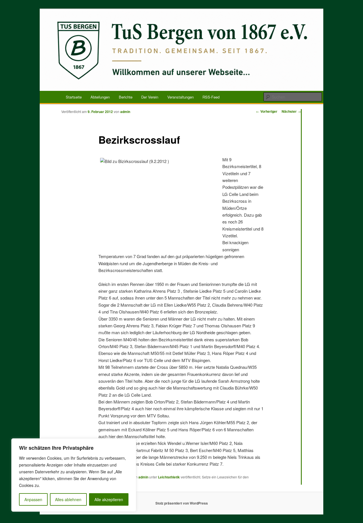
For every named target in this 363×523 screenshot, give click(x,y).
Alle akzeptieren (108, 499)
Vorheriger (266, 111)
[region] (73, 475)
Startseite (74, 97)
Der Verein (149, 97)
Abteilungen (100, 97)
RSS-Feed (211, 97)
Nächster (291, 111)
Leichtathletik (169, 477)
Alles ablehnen (68, 499)
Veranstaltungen (180, 97)
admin (125, 111)
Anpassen (33, 499)
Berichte (125, 97)
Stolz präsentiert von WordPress (181, 503)
